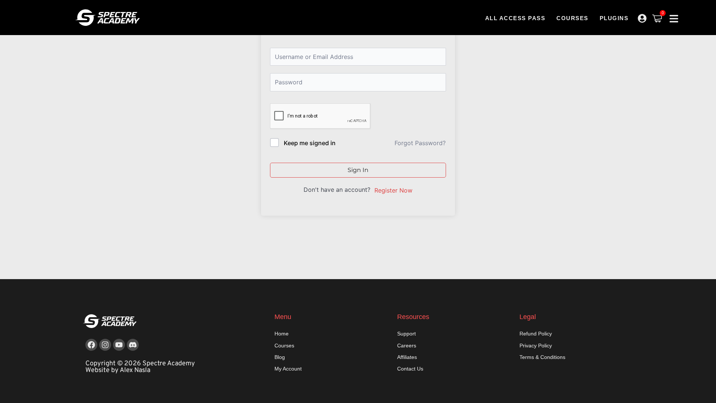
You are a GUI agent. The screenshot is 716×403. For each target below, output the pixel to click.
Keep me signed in (310, 143)
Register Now (393, 190)
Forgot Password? (420, 143)
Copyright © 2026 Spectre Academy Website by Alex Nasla (140, 367)
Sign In (358, 170)
